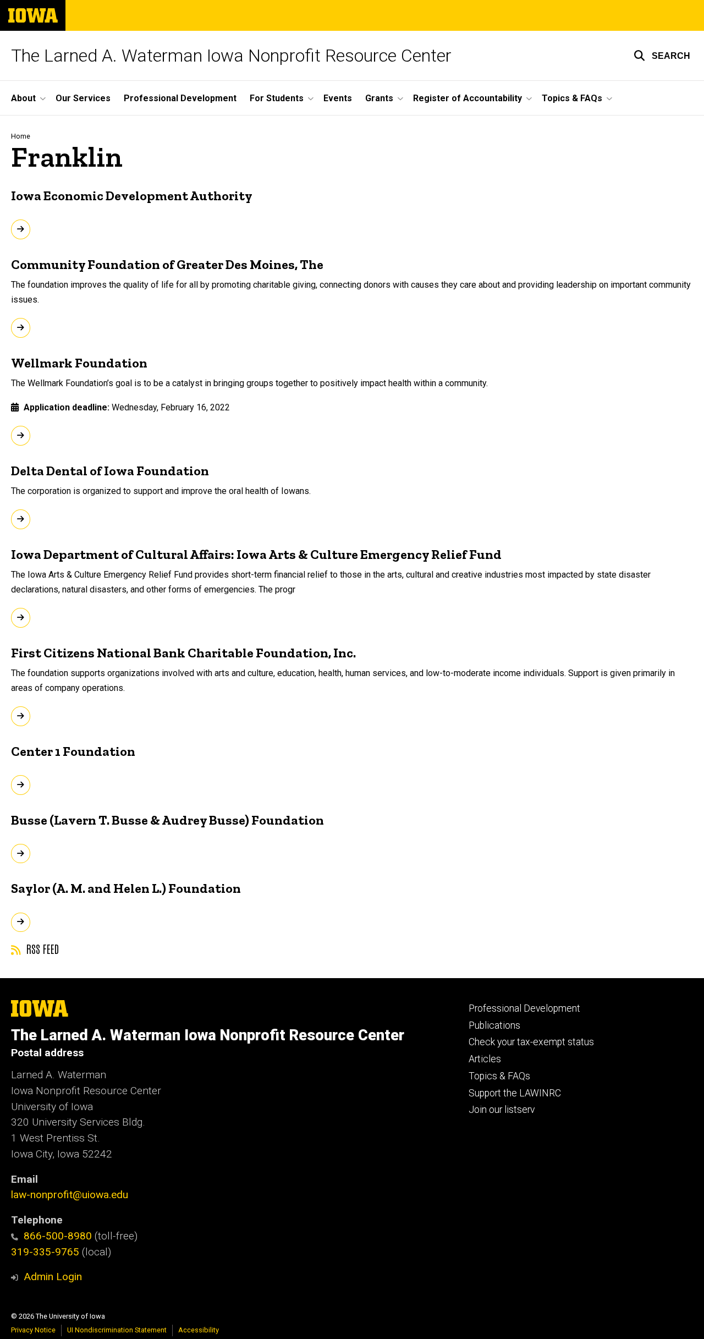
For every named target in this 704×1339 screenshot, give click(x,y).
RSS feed (41, 948)
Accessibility (198, 1330)
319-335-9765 (45, 1251)
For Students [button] (277, 98)
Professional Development (180, 98)
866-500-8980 (58, 1236)
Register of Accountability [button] (467, 98)
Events (337, 98)
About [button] (23, 98)
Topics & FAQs (499, 1076)
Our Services (83, 98)
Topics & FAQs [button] (572, 98)
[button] (662, 55)
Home (20, 136)
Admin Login (53, 1276)
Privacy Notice (33, 1330)
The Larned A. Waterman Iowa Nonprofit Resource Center (231, 55)
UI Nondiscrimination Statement (117, 1330)
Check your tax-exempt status (531, 1041)
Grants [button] (379, 98)
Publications (494, 1025)
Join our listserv (502, 1109)
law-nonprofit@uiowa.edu (69, 1194)
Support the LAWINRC (515, 1093)
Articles (485, 1058)
